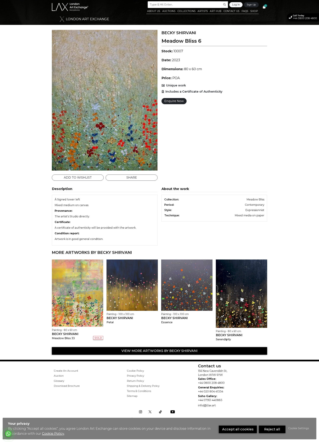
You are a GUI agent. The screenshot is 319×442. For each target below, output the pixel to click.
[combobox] (160, 57)
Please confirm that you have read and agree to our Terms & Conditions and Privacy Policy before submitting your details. (186, 71)
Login (199, 101)
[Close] (225, 5)
